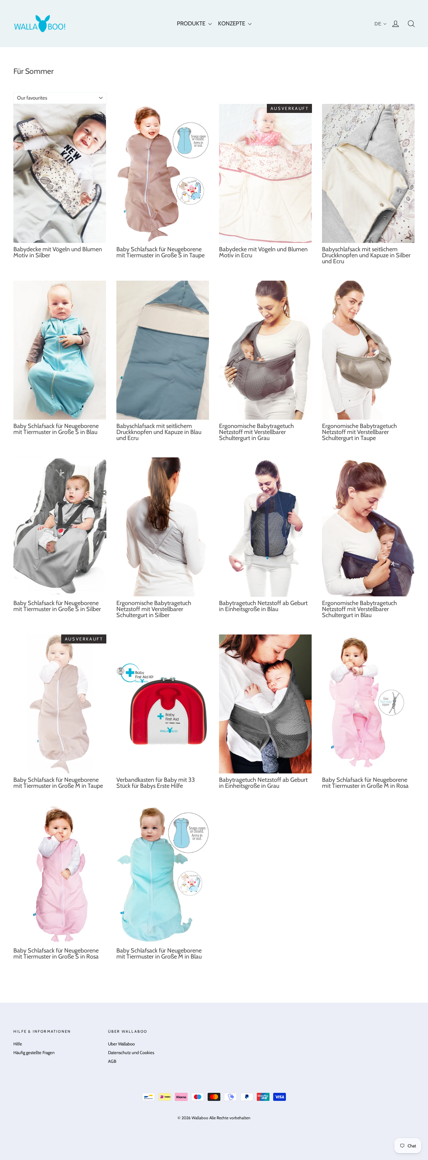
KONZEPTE (232, 23)
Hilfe (17, 1043)
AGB (112, 1061)
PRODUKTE (192, 23)
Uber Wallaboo (121, 1043)
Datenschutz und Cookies (131, 1052)
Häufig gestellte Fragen (34, 1052)
